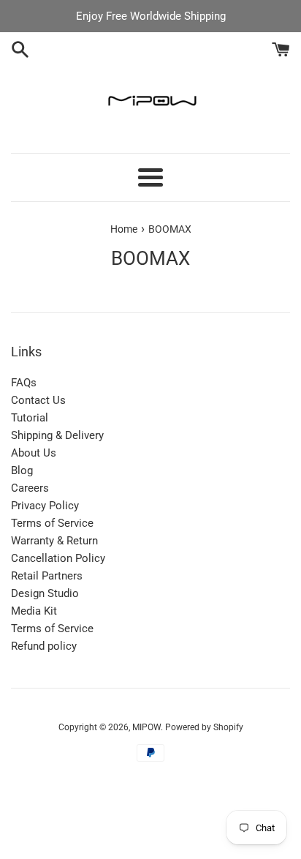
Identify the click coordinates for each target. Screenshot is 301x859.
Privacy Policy (45, 505)
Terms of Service (52, 523)
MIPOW (146, 727)
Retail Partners (47, 575)
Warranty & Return (54, 540)
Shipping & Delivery (57, 435)
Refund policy (44, 646)
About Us (33, 452)
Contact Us (38, 400)
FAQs (24, 382)
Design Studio (45, 593)
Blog (22, 470)
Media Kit (34, 611)
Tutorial (29, 417)
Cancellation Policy (58, 558)
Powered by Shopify (204, 727)
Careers (30, 488)
